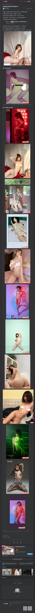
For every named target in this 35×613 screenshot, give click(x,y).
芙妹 (5, 8)
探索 (5, 4)
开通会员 (29, 1)
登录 (15, 583)
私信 (31, 8)
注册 (20, 583)
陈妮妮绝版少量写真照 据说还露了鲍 (10, 6)
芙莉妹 (3, 4)
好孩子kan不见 (9, 4)
